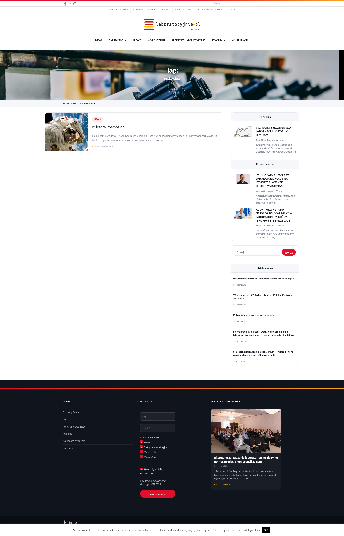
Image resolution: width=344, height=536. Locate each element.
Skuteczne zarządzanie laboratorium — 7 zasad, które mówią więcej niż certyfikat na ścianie (263, 353)
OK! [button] (266, 530)
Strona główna (118, 10)
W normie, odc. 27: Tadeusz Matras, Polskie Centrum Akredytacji (262, 297)
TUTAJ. (156, 484)
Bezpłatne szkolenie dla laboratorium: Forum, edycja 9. (273, 131)
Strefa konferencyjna (209, 10)
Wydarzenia (149, 452)
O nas (66, 419)
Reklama (67, 433)
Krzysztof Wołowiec (276, 140)
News (97, 119)
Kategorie (68, 448)
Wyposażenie (150, 457)
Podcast (165, 10)
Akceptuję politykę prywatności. (151, 471)
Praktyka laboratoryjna (155, 447)
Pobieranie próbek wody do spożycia (253, 315)
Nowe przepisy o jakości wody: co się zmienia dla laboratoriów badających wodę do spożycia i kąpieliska (263, 333)
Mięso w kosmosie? (108, 127)
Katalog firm (183, 10)
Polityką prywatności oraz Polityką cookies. (236, 530)
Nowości (147, 442)
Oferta (231, 10)
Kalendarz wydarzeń (74, 440)
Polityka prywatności (74, 426)
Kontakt (138, 10)
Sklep (151, 10)
